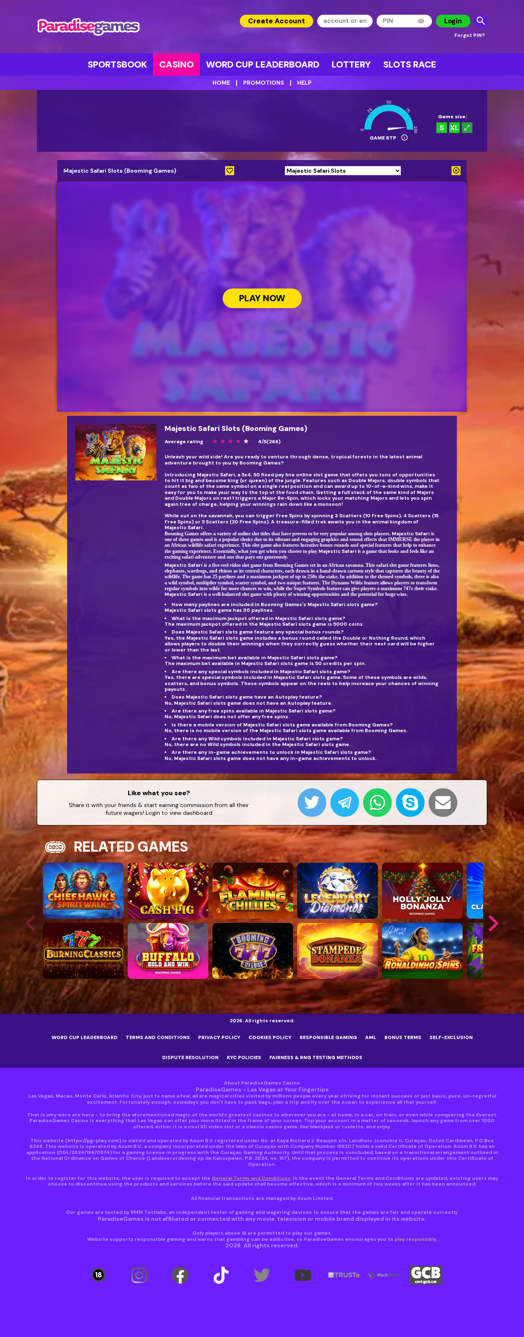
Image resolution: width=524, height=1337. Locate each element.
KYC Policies (244, 1057)
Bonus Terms (402, 1037)
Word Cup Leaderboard (262, 64)
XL (454, 128)
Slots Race (409, 64)
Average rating (184, 441)
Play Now (262, 298)
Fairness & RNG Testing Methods (315, 1057)
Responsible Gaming (328, 1037)
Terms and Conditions (158, 1037)
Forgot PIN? (469, 35)
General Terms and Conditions (251, 1178)
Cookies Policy (269, 1037)
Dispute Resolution (190, 1057)
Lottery (351, 64)
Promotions (263, 82)
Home (221, 82)
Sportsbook (117, 64)
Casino (176, 64)
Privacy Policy (219, 1037)
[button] (493, 923)
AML (370, 1037)
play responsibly (415, 1239)
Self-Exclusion (451, 1037)
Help (304, 82)
